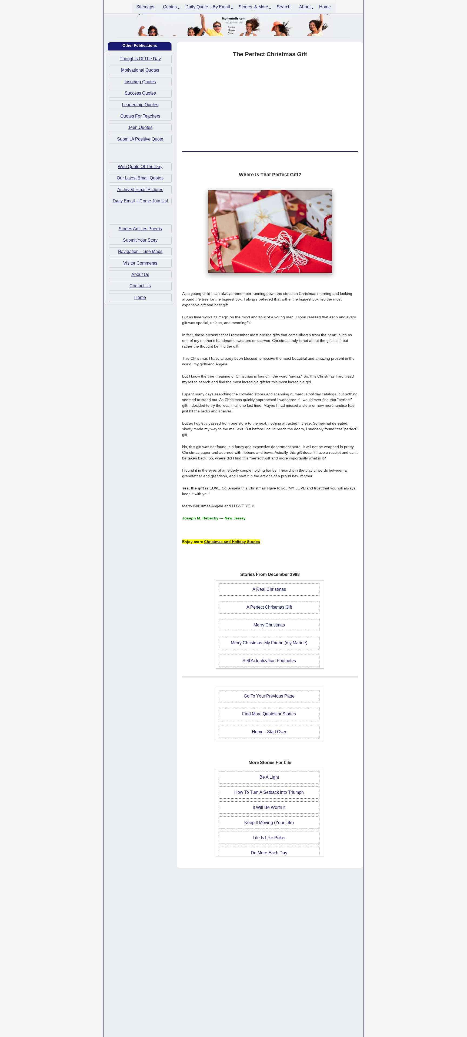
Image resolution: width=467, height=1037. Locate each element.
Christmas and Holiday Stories (232, 541)
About (305, 7)
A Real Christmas (269, 589)
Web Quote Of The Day (140, 166)
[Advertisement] (270, 105)
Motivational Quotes (140, 70)
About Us (140, 274)
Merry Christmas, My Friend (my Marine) (269, 643)
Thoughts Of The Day (140, 58)
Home (325, 7)
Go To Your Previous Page (269, 696)
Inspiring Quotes (140, 81)
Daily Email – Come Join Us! (140, 201)
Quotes (170, 7)
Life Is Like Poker (269, 837)
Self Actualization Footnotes (269, 660)
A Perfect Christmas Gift (269, 607)
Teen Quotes (140, 127)
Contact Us (140, 286)
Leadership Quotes (140, 104)
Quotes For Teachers (140, 116)
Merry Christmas (269, 625)
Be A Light (269, 777)
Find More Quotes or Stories (269, 714)
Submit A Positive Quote (140, 138)
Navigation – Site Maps (140, 251)
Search (284, 7)
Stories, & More (253, 7)
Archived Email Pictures (140, 189)
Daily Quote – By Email (207, 7)
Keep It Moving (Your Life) (269, 822)
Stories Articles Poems (140, 228)
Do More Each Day (269, 853)
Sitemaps (145, 7)
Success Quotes (140, 93)
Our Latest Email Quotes (140, 178)
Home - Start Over (269, 731)
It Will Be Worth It (269, 807)
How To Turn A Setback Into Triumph (269, 792)
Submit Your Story (140, 240)
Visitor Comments (140, 263)
